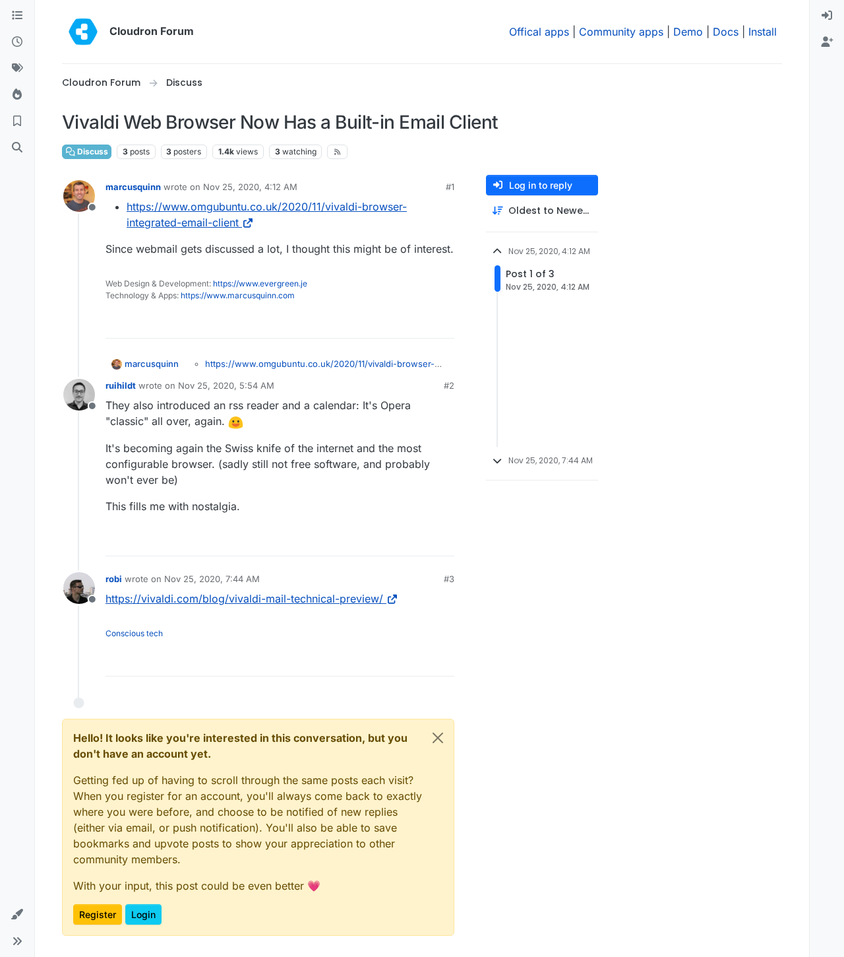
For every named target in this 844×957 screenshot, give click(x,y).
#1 (450, 187)
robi (114, 579)
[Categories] (17, 15)
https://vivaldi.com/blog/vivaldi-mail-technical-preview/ (244, 598)
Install (762, 31)
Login (143, 914)
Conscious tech (134, 633)
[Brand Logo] (83, 32)
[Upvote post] (423, 322)
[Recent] (17, 42)
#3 (449, 579)
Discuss (91, 151)
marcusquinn (133, 187)
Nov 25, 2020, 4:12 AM (250, 187)
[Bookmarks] (17, 121)
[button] (17, 914)
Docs (725, 31)
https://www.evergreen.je (260, 283)
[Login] (827, 15)
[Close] (438, 737)
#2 (449, 385)
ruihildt (121, 385)
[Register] (827, 42)
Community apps (621, 31)
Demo (688, 31)
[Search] (17, 147)
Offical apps (539, 31)
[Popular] (17, 95)
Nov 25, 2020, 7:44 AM (212, 579)
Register (97, 914)
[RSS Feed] (337, 152)
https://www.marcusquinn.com (238, 295)
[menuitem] (827, 15)
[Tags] (17, 68)
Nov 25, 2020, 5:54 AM (226, 385)
